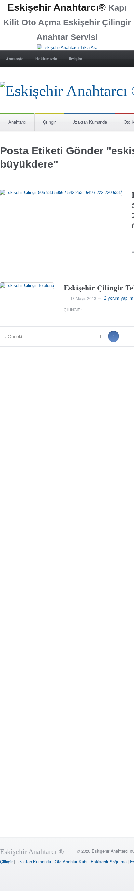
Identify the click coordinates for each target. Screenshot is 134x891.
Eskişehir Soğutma (109, 861)
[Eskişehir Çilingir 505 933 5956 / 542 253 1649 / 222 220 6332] (61, 193)
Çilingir (49, 122)
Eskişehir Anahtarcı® (56, 7)
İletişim (75, 59)
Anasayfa (15, 59)
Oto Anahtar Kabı (71, 861)
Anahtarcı (17, 122)
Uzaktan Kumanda (89, 122)
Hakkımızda (46, 59)
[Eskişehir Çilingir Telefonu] (27, 285)
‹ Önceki (13, 336)
